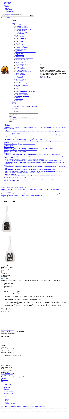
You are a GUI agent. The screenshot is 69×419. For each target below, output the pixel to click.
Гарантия (6, 389)
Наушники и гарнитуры (48, 178)
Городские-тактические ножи (57, 171)
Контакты (7, 386)
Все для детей (19, 77)
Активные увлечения (21, 94)
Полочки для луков (21, 68)
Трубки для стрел (23, 144)
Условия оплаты (8, 393)
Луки (17, 35)
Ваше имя (4, 309)
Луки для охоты (20, 43)
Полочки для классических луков (36, 154)
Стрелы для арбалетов (21, 47)
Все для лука (19, 67)
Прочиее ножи (36, 172)
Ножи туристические (43, 171)
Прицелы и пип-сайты (21, 70)
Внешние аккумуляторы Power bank (30, 178)
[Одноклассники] (5, 279)
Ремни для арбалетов (19, 150)
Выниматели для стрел (31, 195)
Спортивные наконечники (34, 139)
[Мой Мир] (7, 279)
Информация (4, 380)
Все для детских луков (21, 85)
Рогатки (17, 82)
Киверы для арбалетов (21, 59)
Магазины (7, 387)
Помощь (3, 381)
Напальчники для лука (26, 159)
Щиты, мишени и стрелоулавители (25, 52)
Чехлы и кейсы (19, 73)
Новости (22, 106)
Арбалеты (18, 24)
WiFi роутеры (16, 178)
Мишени (26, 141)
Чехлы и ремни (19, 62)
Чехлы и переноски (31, 150)
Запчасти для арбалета (21, 64)
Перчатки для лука (38, 159)
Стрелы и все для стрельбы (23, 46)
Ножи (17, 88)
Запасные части (18, 162)
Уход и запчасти (20, 74)
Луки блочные (19, 36)
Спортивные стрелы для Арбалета (46, 134)
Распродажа (18, 100)
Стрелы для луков (20, 49)
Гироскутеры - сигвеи (24, 175)
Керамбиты (19, 172)
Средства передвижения (22, 96)
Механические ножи (49, 169)
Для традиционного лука (53, 154)
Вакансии (35, 106)
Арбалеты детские (20, 30)
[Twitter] (4, 279)
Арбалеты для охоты (21, 32)
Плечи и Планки (41, 162)
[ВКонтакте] (2, 279)
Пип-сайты (52, 156)
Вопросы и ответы (9, 403)
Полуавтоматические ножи (35, 169)
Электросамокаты (56, 175)
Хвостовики (31, 144)
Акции (6, 124)
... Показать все (19, 33)
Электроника (19, 99)
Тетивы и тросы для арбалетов (24, 61)
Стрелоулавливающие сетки (54, 141)
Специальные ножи (21, 93)
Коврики (11, 177)
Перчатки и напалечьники (23, 71)
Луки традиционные (21, 39)
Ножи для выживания (30, 171)
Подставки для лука (58, 160)
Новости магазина (7, 369)
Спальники (22, 177)
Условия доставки (9, 394)
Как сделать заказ (9, 391)
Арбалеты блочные (21, 26)
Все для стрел (19, 53)
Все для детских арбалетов (23, 83)
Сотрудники (28, 106)
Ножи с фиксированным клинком (25, 91)
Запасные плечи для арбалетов (24, 58)
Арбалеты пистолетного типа (23, 29)
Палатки (16, 177)
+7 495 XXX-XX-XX (7, 14)
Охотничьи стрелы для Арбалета (26, 134)
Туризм (17, 97)
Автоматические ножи (20, 169)
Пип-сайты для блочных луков (40, 156)
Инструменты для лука (29, 162)
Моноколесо (34, 175)
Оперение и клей (43, 195)
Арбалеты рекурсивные (22, 27)
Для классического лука (24, 156)
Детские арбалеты (20, 79)
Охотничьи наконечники (19, 139)
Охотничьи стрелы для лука (23, 138)
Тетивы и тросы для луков (53, 162)
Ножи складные (20, 90)
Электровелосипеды (44, 175)
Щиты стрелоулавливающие (38, 141)
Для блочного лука (20, 154)
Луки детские (19, 41)
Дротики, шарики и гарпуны (16, 195)
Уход (63, 162)
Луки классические (21, 38)
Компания (3, 378)
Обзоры (6, 402)
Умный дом (7, 180)
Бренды (6, 396)
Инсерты (14, 144)
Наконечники (19, 50)
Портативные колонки (61, 178)
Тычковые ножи (27, 172)
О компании (15, 106)
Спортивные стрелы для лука (39, 138)
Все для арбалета (20, 56)
